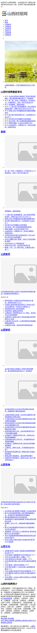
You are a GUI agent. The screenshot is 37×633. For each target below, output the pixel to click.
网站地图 (4, 618)
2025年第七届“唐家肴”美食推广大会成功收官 (20, 511)
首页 (6, 20)
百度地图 (10, 618)
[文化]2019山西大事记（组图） (15, 557)
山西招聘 (8, 33)
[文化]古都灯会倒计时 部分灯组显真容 (18, 571)
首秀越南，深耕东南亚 (17, 104)
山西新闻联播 (7, 598)
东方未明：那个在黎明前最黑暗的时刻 (22, 121)
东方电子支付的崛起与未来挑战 (20, 119)
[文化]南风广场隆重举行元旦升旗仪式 (18, 555)
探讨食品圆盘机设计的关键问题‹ (16, 517)
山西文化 (8, 31)
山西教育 (8, 24)
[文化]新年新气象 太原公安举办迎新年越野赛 (20, 561)
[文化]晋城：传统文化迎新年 (15, 565)
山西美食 (8, 28)
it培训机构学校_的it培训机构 (14, 309)
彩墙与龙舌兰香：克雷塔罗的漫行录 (17, 245)
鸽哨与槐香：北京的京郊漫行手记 (20, 123)
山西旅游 (8, 35)
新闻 (6, 22)
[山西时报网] (15, 17)
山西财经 (8, 26)
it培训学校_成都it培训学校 (14, 311)
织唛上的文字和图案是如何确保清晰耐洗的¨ (20, 219)
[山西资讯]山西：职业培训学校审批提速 (19, 325)
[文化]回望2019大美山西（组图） (16, 559)
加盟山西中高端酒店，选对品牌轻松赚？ (19, 456)
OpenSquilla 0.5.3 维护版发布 (14, 243)
